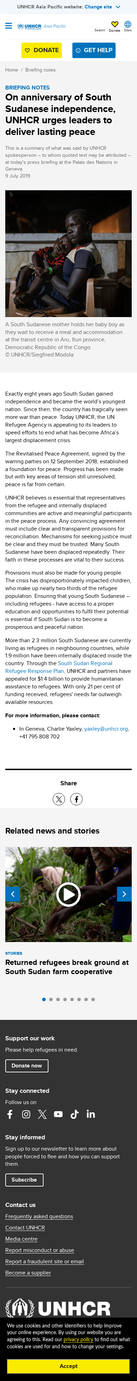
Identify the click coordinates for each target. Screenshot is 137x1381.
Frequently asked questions (39, 1216)
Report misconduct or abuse (39, 1250)
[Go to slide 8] (94, 1001)
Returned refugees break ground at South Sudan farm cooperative (67, 966)
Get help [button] (98, 50)
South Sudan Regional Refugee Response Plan (58, 667)
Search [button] (99, 29)
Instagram (26, 1114)
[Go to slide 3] (59, 1001)
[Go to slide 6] (80, 1001)
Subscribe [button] (24, 1180)
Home (11, 69)
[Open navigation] (8, 26)
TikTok (74, 1114)
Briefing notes (40, 69)
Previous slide (12, 894)
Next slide (124, 894)
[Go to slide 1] (45, 1001)
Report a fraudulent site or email (44, 1261)
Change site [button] (98, 6)
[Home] (41, 27)
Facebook (9, 1114)
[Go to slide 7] (87, 1001)
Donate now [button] (27, 1065)
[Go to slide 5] (73, 1001)
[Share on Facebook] (76, 799)
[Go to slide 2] (52, 1001)
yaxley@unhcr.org (106, 729)
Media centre (21, 1239)
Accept (69, 1366)
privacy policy (78, 1339)
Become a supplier (28, 1273)
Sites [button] (128, 29)
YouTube (58, 1114)
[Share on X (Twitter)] (59, 799)
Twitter (42, 1114)
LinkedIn (90, 1114)
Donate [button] (114, 30)
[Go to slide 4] (66, 1001)
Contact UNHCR (25, 1228)
